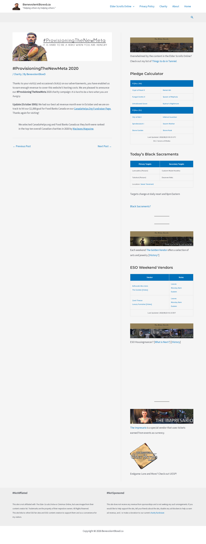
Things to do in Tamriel (164, 61)
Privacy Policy (146, 6)
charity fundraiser (157, 513)
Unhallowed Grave (139, 103)
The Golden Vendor (156, 250)
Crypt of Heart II (138, 90)
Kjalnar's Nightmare (171, 103)
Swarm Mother (169, 123)
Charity (163, 6)
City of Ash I (137, 117)
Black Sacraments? (140, 206)
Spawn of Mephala (170, 96)
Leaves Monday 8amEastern (176, 288)
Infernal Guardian (170, 117)
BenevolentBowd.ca (37, 4)
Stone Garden (137, 130)
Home (187, 6)
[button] (132, 6)
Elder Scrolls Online (120, 6)
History (176, 342)
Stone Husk (167, 130)
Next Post (105, 146)
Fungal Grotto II (138, 96)
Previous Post (22, 146)
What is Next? (162, 342)
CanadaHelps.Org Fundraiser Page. (92, 108)
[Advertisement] (161, 373)
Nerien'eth (167, 90)
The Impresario (138, 427)
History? (153, 255)
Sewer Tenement (147, 184)
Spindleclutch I (138, 123)
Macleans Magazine (83, 128)
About (175, 6)
